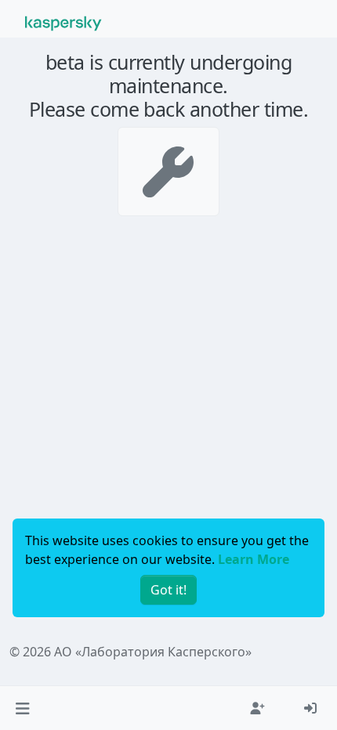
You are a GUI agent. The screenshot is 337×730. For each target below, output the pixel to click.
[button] (22, 708)
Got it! (168, 589)
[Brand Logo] (63, 22)
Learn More (253, 559)
